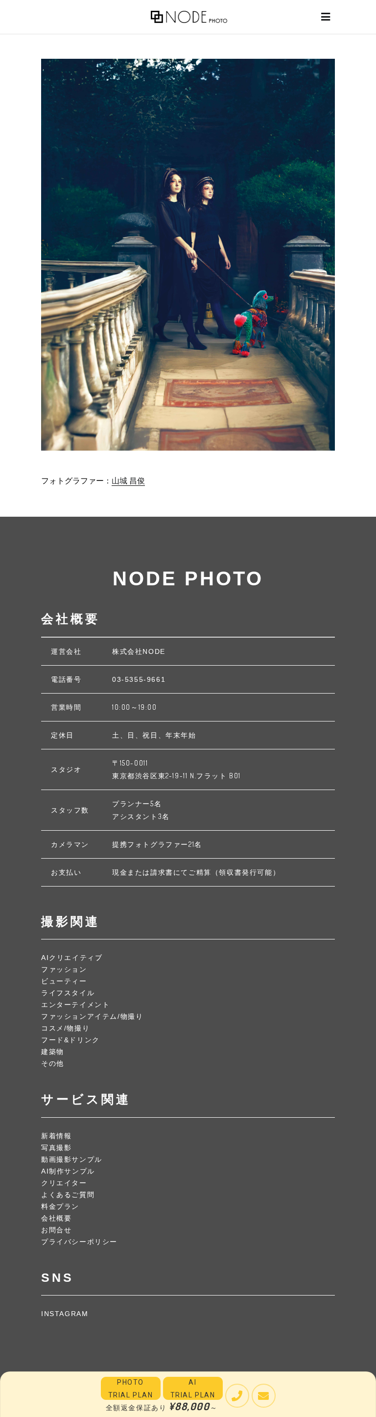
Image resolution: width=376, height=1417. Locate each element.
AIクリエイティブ (71, 957)
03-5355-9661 (138, 679)
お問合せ (56, 1230)
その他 (52, 1063)
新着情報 (56, 1136)
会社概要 (56, 1218)
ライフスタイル (67, 993)
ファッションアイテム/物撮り (92, 1016)
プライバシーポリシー (79, 1242)
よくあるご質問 (67, 1195)
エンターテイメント (75, 1005)
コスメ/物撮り (65, 1028)
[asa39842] (188, 255)
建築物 (52, 1052)
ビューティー (64, 981)
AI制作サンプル (68, 1171)
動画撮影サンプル (71, 1159)
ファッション (64, 969)
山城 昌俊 (128, 480)
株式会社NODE (138, 651)
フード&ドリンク (70, 1040)
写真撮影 (56, 1148)
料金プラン (60, 1206)
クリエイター (64, 1183)
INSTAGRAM (64, 1314)
